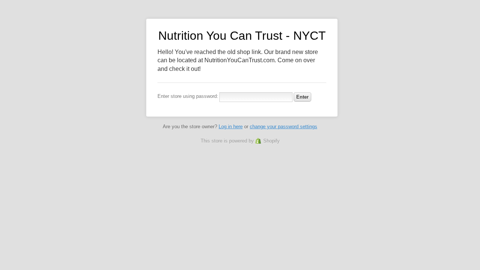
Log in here (231, 126)
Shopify (271, 141)
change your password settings (283, 126)
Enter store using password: (188, 96)
